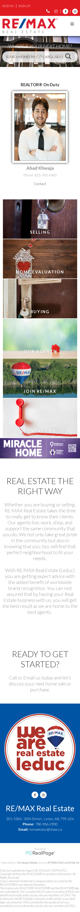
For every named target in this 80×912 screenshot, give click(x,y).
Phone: (29, 175)
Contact (40, 183)
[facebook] (64, 11)
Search (68, 56)
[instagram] (74, 11)
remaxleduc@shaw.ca (45, 829)
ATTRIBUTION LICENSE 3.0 (63, 862)
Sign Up (24, 6)
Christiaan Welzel (27, 862)
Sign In (8, 6)
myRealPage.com (40, 853)
